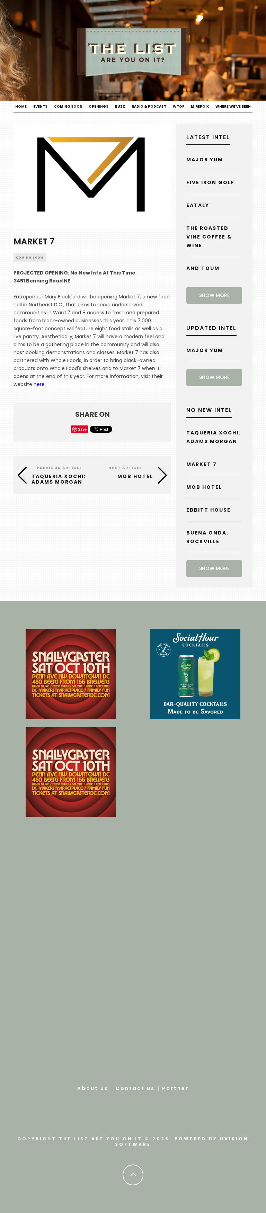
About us (92, 1088)
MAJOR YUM (204, 159)
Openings (98, 106)
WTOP (179, 106)
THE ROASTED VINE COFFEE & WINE (209, 237)
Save (82, 429)
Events (40, 106)
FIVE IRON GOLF (210, 182)
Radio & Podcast (149, 106)
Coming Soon (68, 106)
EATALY (197, 205)
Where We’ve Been (233, 106)
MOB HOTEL (204, 487)
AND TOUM (203, 268)
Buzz (120, 106)
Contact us (135, 1088)
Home (21, 106)
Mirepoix (200, 106)
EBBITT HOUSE (208, 509)
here (39, 384)
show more (214, 295)
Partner (175, 1088)
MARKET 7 (201, 464)
